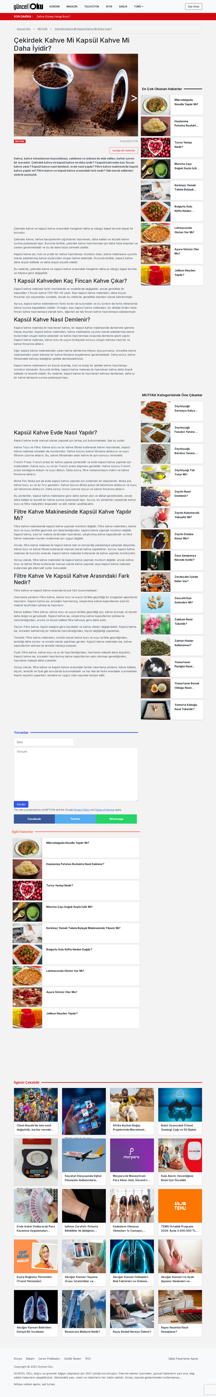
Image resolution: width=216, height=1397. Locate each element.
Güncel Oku (24, 28)
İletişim (30, 1358)
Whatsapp (116, 819)
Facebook (34, 819)
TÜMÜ (137, 6)
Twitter (75, 819)
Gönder (21, 804)
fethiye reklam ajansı (27, 1384)
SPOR (109, 6)
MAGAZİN (71, 6)
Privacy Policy (82, 809)
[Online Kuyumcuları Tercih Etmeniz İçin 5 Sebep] (36, 1161)
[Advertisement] (76, 201)
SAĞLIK (123, 6)
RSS (88, 1358)
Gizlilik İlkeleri (72, 1358)
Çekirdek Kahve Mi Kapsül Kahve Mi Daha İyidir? (83, 28)
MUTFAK (42, 28)
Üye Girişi (193, 6)
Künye (18, 1358)
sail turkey (48, 1384)
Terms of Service (104, 809)
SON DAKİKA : (23, 16)
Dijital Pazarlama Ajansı (183, 1358)
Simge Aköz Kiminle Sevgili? (54, 16)
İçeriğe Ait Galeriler (124, 150)
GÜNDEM (54, 6)
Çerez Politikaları (49, 1358)
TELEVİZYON (91, 6)
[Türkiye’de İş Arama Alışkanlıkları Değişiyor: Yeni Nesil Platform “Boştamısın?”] (84, 1111)
